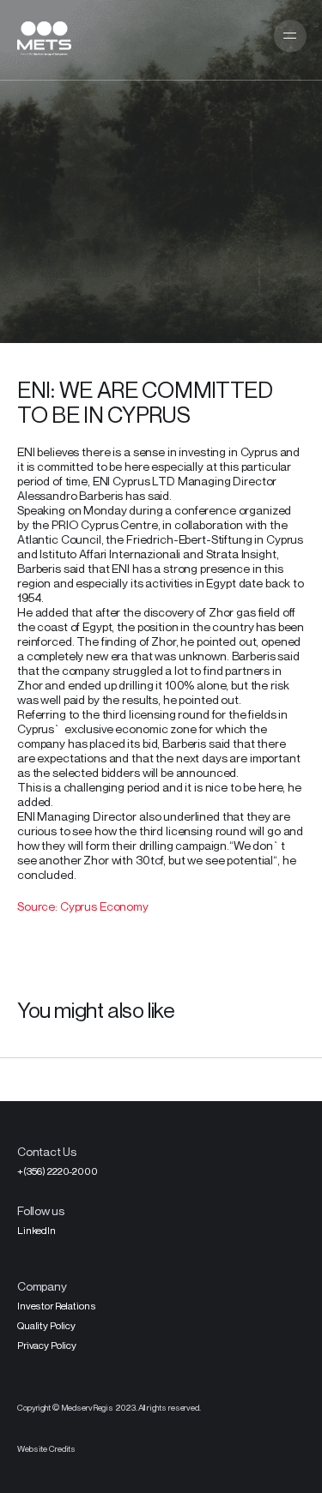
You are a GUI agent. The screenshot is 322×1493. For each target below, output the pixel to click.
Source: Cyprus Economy (84, 906)
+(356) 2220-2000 (57, 1171)
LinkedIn (36, 1230)
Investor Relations (56, 1305)
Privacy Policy (46, 1345)
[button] (289, 36)
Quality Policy (46, 1325)
